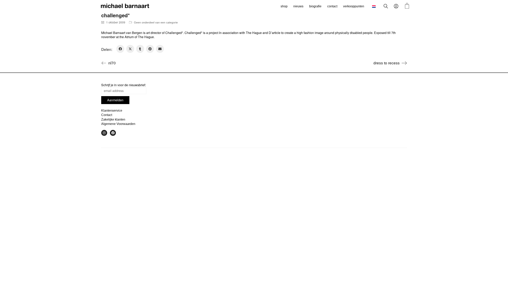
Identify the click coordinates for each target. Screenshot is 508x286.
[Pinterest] (150, 49)
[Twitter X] (130, 49)
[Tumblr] (140, 49)
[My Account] (396, 6)
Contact (106, 115)
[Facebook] (120, 49)
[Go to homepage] (125, 6)
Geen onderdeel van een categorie (156, 22)
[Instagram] (104, 133)
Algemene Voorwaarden (118, 124)
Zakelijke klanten (113, 119)
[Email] (160, 49)
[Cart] (407, 6)
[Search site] (386, 6)
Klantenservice (111, 110)
